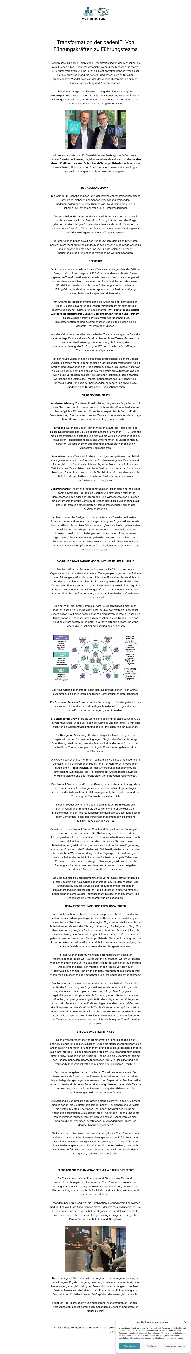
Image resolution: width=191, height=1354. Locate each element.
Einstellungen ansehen (175, 1346)
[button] (185, 1322)
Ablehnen (151, 1346)
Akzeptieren (129, 1346)
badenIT (95, 74)
